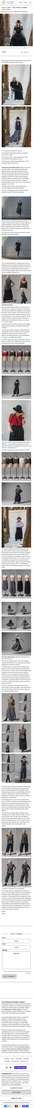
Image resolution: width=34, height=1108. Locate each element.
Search (25, 2)
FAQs (12, 1058)
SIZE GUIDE (19, 1058)
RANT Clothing (17, 1009)
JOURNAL (6, 1058)
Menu (20, 2)
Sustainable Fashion (13, 1102)
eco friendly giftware (23, 1047)
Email (3, 944)
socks (12, 1048)
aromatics (4, 1050)
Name (3, 937)
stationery (25, 1048)
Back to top (16, 1098)
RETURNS (7, 1061)
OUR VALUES (15, 1061)
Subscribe (16, 1092)
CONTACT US (24, 1061)
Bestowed (7, 1009)
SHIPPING (26, 1058)
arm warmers (18, 1048)
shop (4, 1037)
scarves (8, 1048)
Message (4, 950)
